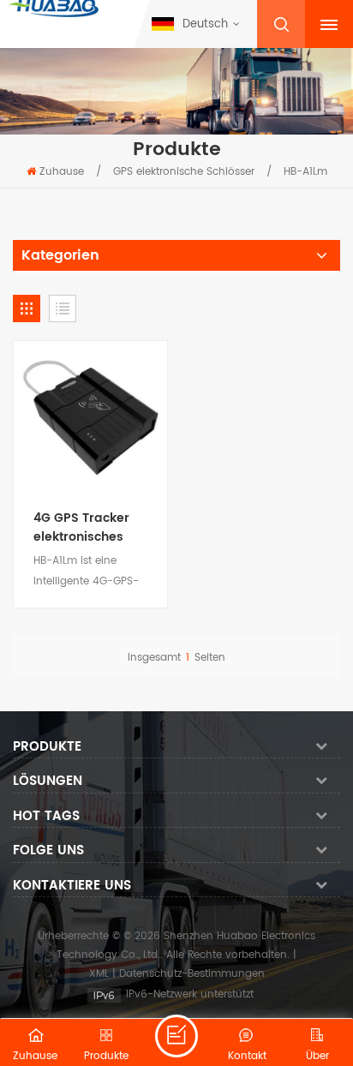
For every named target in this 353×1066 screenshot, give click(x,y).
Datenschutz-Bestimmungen (192, 974)
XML (99, 974)
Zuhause (61, 172)
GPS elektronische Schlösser (183, 172)
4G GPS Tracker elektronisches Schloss (81, 528)
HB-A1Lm (305, 172)
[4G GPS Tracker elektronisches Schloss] (90, 418)
